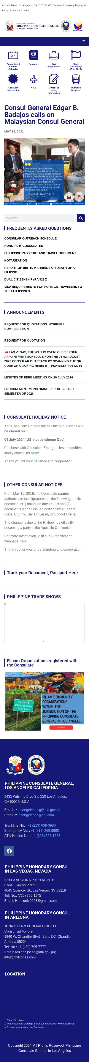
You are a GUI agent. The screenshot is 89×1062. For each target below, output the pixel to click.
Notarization (15, 260)
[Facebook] (9, 851)
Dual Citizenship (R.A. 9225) (76, 66)
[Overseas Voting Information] (54, 79)
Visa (33, 88)
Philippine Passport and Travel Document (40, 253)
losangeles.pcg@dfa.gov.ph (39, 810)
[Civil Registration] (54, 55)
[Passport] (33, 55)
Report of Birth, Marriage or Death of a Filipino (39, 270)
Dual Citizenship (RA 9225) (25, 279)
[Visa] (33, 79)
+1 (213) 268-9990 (45, 830)
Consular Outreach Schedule (30, 238)
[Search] (81, 218)
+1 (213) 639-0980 (41, 825)
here (34, 453)
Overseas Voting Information (54, 90)
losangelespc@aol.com (36, 815)
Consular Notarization (13, 89)
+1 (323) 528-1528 (46, 836)
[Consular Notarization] (13, 79)
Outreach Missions (76, 89)
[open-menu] (84, 41)
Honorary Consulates (23, 245)
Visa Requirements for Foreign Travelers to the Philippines (43, 289)
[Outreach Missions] (76, 79)
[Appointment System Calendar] (13, 55)
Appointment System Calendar (13, 66)
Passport (33, 64)
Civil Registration (54, 65)
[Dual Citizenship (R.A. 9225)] (76, 55)
